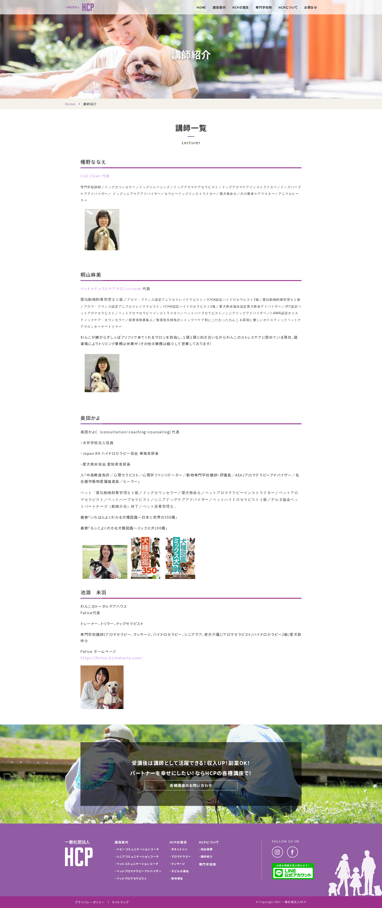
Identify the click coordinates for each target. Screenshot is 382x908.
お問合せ (310, 8)
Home (70, 104)
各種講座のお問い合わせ (191, 785)
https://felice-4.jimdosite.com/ (111, 657)
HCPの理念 (240, 8)
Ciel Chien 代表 (95, 175)
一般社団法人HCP (294, 902)
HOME (201, 8)
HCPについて (288, 8)
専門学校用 (264, 8)
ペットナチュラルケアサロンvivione (110, 288)
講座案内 (219, 8)
